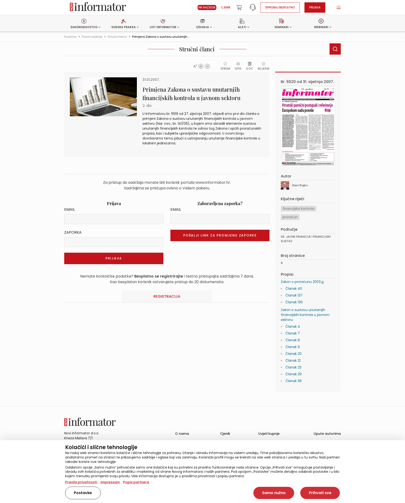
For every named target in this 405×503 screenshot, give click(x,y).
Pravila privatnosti (81, 482)
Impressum (110, 482)
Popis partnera (136, 482)
